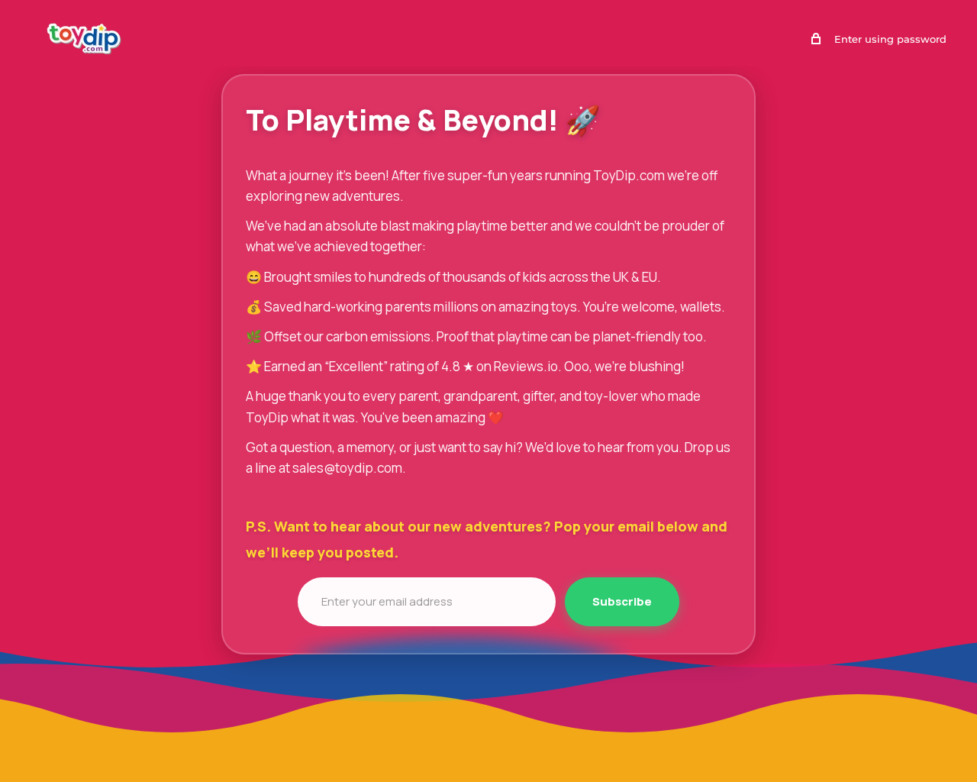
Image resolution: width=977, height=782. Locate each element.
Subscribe (622, 601)
